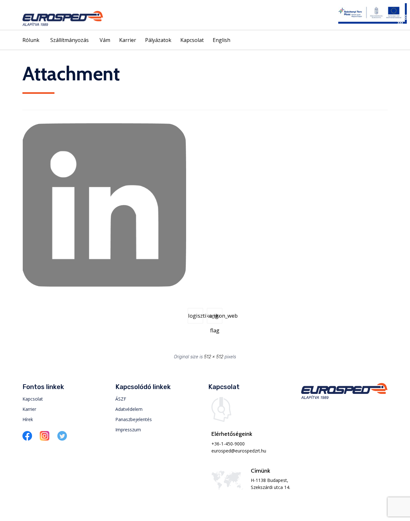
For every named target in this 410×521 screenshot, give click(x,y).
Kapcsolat (192, 40)
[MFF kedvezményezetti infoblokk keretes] (372, 22)
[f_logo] (27, 439)
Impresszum (128, 430)
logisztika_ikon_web (195, 315)
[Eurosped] (62, 18)
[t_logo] (62, 439)
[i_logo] (44, 439)
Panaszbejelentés (133, 419)
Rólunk (30, 40)
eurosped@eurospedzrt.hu (238, 451)
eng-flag (214, 317)
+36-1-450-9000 (228, 444)
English (221, 40)
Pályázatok (158, 40)
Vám (105, 40)
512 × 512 (213, 357)
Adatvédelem (129, 409)
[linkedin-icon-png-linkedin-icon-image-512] (104, 285)
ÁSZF (120, 399)
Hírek (27, 419)
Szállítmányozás (69, 40)
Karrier (127, 40)
